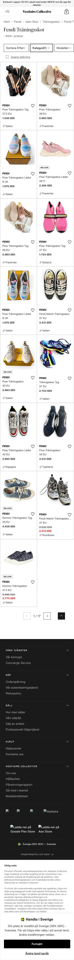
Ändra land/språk (37, 953)
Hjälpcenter (13, 748)
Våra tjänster (16, 650)
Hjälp (10, 741)
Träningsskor (51, 21)
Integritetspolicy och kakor (35, 854)
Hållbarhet (13, 779)
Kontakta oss (15, 754)
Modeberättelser (17, 796)
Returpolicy (13, 693)
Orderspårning (15, 682)
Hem (7, 21)
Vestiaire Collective (21, 766)
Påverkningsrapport (19, 784)
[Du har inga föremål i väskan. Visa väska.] (66, 11)
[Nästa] (47, 616)
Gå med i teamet (17, 790)
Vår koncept (14, 657)
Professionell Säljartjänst (22, 729)
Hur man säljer (15, 712)
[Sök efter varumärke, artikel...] (7, 11)
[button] (66, 11)
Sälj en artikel (15, 724)
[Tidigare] (27, 616)
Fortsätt (37, 944)
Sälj (9, 705)
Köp (8, 675)
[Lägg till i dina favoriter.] (33, 106)
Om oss (11, 773)
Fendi (18, 21)
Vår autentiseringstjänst (22, 687)
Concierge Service (18, 663)
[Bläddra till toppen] (61, 616)
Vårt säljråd (13, 718)
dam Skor (32, 21)
